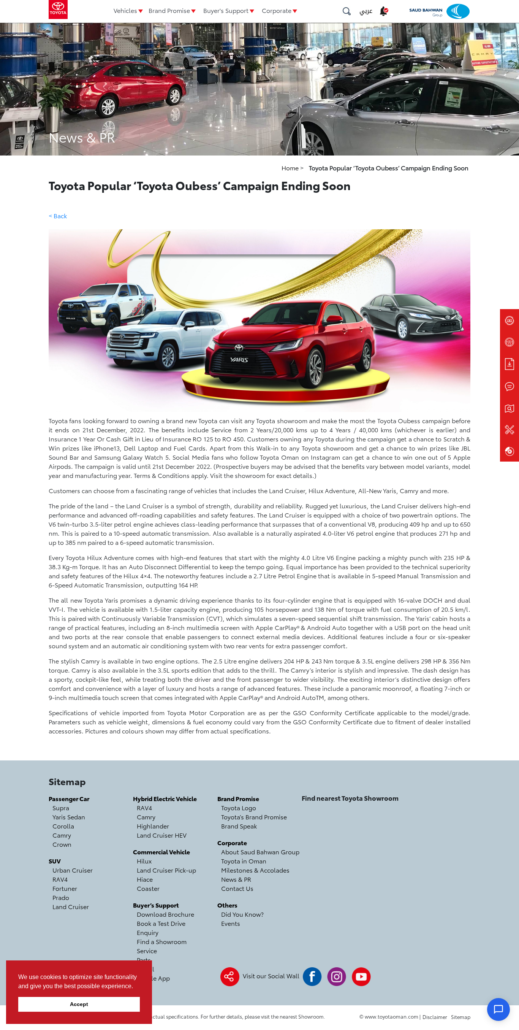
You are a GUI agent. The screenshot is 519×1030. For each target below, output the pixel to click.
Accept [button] (79, 1004)
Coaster (148, 888)
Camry (61, 834)
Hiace (145, 878)
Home (291, 167)
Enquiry (147, 932)
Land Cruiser (70, 906)
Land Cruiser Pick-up (166, 869)
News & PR (236, 878)
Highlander (153, 825)
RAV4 (60, 878)
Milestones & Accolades (255, 869)
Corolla (63, 825)
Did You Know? (242, 913)
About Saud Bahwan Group (260, 851)
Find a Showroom (162, 941)
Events (230, 923)
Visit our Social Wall (271, 975)
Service (147, 950)
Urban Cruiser (72, 869)
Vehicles (125, 10)
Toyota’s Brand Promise (254, 816)
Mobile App (153, 977)
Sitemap (460, 1016)
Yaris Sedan (68, 816)
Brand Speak (239, 825)
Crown (61, 844)
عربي (365, 11)
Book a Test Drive (161, 923)
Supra (60, 807)
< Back (58, 215)
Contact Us (237, 888)
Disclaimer (434, 1016)
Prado (60, 897)
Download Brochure (165, 913)
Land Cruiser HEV (162, 834)
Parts (144, 959)
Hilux (144, 860)
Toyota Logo (238, 807)
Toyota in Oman (243, 860)
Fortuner (64, 888)
